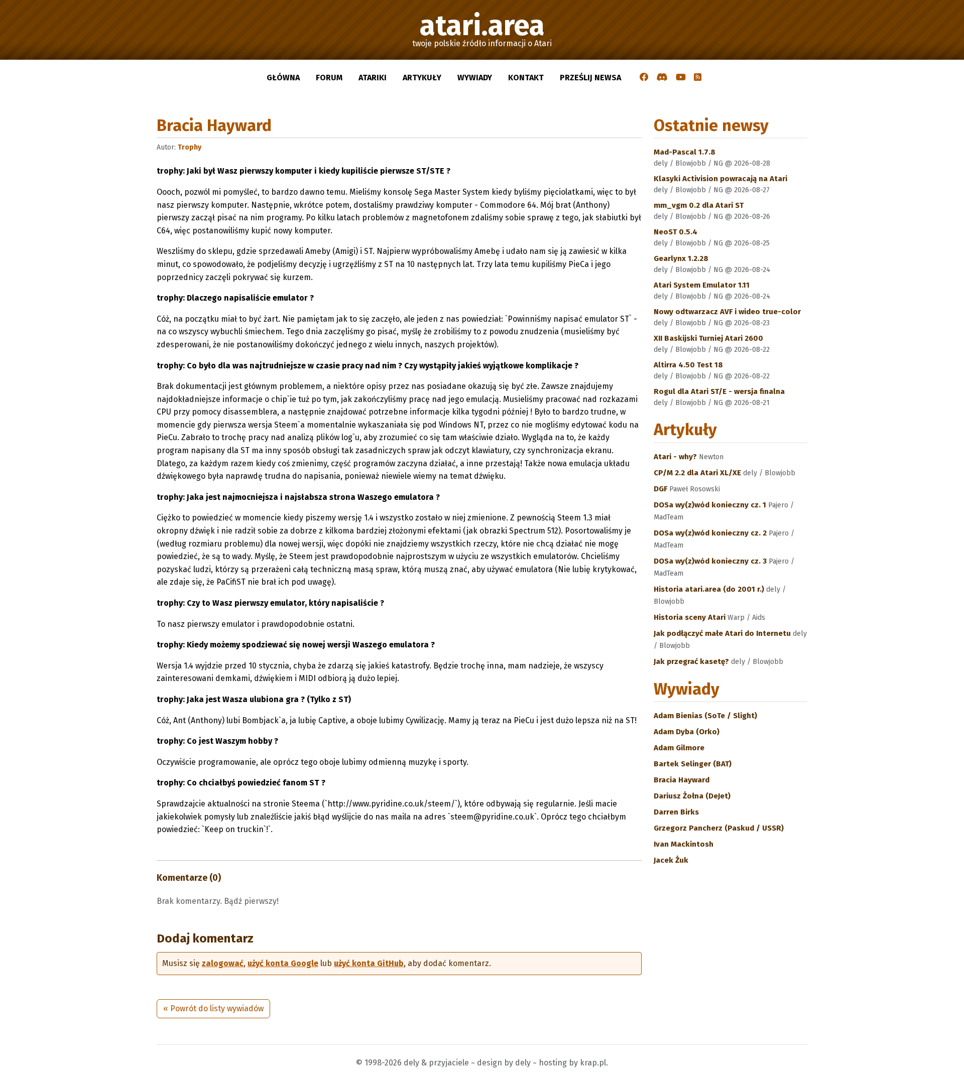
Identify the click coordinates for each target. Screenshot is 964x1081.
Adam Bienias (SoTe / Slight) (705, 715)
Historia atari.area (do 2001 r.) (710, 589)
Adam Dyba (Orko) (686, 731)
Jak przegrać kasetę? (692, 661)
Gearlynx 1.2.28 (681, 258)
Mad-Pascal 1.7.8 (684, 152)
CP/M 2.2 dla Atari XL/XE (698, 472)
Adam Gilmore (679, 747)
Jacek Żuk (671, 860)
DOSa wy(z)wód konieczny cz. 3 (711, 561)
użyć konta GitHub (369, 963)
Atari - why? (676, 456)
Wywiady (474, 77)
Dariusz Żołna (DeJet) (692, 795)
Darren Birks (676, 812)
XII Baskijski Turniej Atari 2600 (708, 338)
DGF (661, 488)
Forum (329, 77)
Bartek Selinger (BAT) (693, 763)
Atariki (372, 77)
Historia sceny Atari (691, 617)
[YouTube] (681, 77)
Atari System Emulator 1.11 (702, 285)
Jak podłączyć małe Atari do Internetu (723, 633)
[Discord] (662, 77)
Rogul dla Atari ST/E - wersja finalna (719, 391)
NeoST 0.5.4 (675, 231)
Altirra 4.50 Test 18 (688, 364)
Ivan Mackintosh (683, 844)
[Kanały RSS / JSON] (697, 77)
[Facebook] (644, 77)
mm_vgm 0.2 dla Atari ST (699, 205)
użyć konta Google (283, 963)
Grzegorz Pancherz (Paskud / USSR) (719, 828)
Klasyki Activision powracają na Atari (720, 178)
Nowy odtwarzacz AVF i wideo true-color (727, 311)
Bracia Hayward (681, 779)
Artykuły (422, 77)
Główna (283, 77)
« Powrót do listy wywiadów (213, 1008)
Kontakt (526, 77)
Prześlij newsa (590, 77)
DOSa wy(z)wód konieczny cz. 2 (711, 532)
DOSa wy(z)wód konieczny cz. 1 (711, 504)
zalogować (223, 963)
